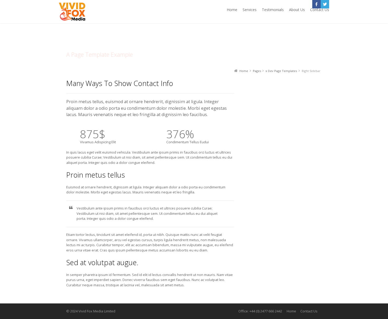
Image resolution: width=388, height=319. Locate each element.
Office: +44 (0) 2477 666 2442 (260, 311)
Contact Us (309, 311)
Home (291, 311)
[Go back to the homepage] (72, 12)
